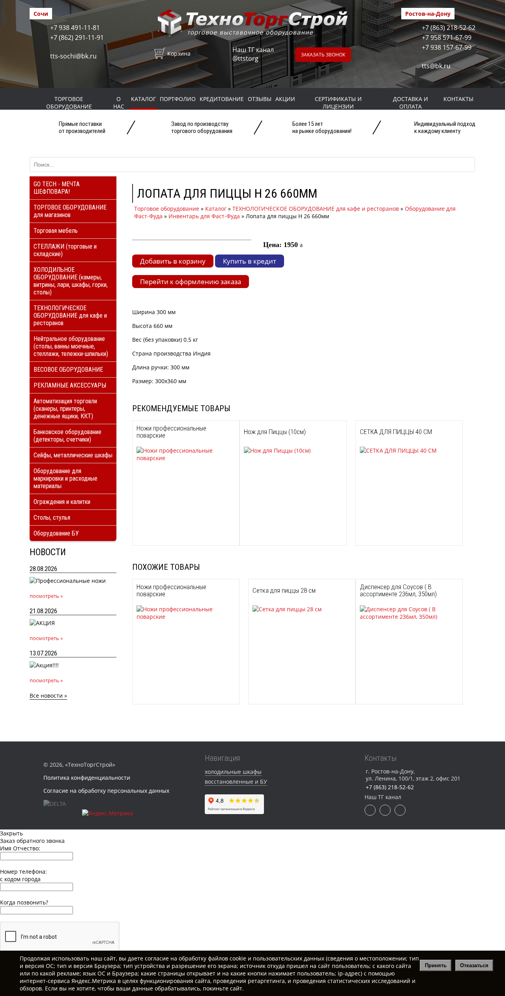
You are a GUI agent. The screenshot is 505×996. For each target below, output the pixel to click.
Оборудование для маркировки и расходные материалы (65, 478)
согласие (157, 958)
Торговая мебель (56, 230)
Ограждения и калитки (62, 501)
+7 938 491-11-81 (75, 27)
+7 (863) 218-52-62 (448, 27)
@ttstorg (245, 58)
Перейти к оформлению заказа (190, 281)
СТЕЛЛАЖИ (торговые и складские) (65, 250)
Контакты (458, 99)
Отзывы (259, 99)
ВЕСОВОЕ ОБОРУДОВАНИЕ (68, 369)
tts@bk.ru (436, 66)
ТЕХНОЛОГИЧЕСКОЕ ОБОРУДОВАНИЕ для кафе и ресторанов (70, 315)
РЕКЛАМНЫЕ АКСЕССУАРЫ (70, 385)
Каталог (143, 99)
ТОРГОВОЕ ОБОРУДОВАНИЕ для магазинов (70, 211)
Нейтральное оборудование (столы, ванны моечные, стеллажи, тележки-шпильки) (71, 346)
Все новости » (48, 695)
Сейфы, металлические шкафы (73, 455)
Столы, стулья (52, 517)
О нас (118, 102)
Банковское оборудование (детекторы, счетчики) (67, 435)
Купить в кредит (249, 261)
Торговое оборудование (69, 102)
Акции (285, 99)
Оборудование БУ (56, 533)
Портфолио (178, 99)
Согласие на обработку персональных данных (106, 790)
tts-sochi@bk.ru (73, 56)
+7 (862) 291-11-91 (77, 37)
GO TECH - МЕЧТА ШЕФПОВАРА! (57, 187)
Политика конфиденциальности (86, 777)
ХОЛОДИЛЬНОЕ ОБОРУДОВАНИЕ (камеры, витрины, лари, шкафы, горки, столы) (71, 281)
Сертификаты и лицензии (338, 102)
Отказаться (474, 965)
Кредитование (222, 99)
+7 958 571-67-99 (446, 37)
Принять (436, 965)
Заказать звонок (323, 54)
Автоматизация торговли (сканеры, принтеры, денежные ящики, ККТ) (65, 408)
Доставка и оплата (410, 102)
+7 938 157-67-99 (446, 47)
